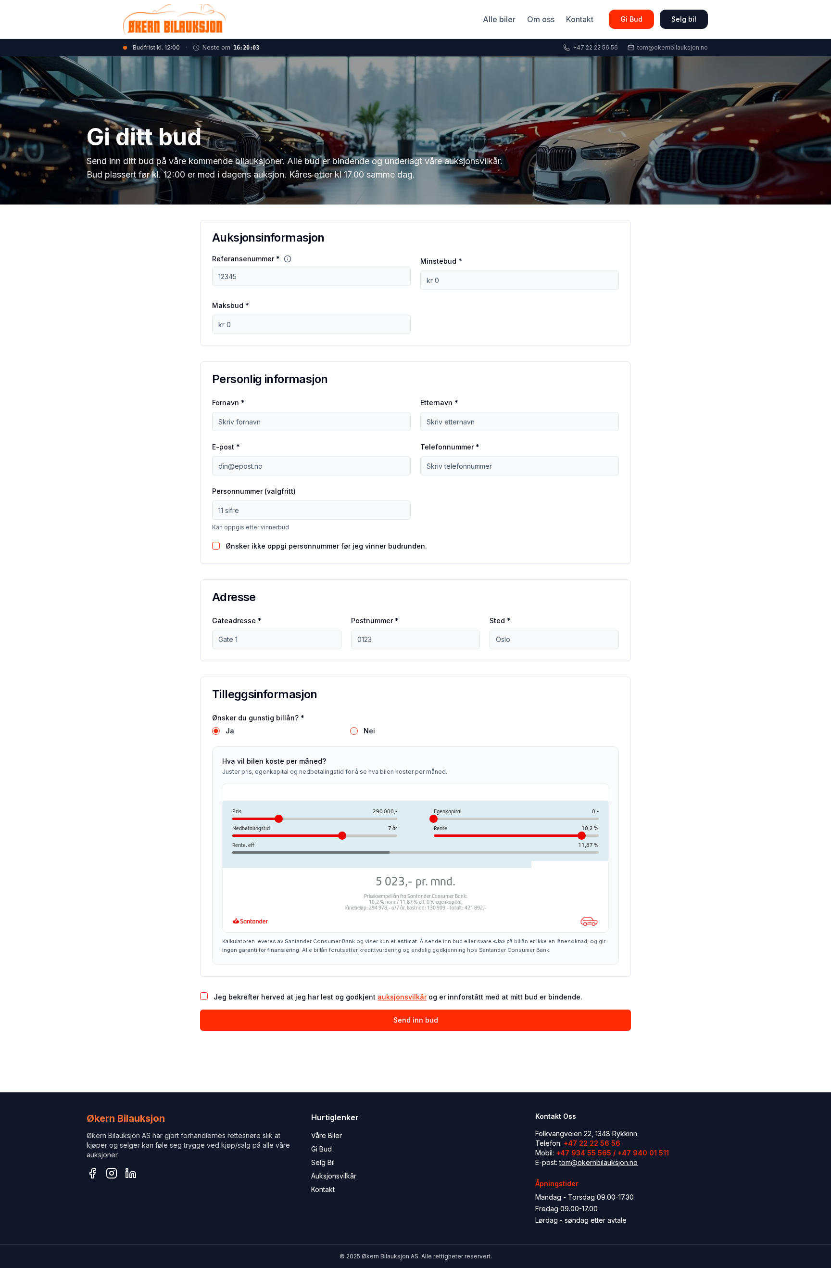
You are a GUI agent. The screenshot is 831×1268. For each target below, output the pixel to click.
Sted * (500, 620)
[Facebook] (92, 1173)
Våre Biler (326, 1135)
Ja (230, 731)
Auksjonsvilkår (333, 1176)
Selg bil (683, 19)
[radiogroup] (415, 731)
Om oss (540, 19)
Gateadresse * (237, 620)
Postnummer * (375, 620)
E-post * (226, 447)
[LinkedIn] (131, 1173)
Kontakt (579, 19)
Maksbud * (230, 305)
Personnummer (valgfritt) (254, 491)
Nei (369, 731)
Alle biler (499, 19)
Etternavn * (439, 402)
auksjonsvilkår (402, 997)
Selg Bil (323, 1162)
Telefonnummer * (449, 447)
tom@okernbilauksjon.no (598, 1162)
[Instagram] (111, 1173)
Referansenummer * (246, 259)
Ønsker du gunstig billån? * (258, 718)
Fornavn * (228, 402)
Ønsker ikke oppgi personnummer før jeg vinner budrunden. (326, 546)
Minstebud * (441, 261)
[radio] (216, 731)
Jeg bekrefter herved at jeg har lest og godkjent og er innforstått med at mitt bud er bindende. (398, 997)
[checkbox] (216, 546)
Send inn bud (415, 1020)
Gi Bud (631, 19)
